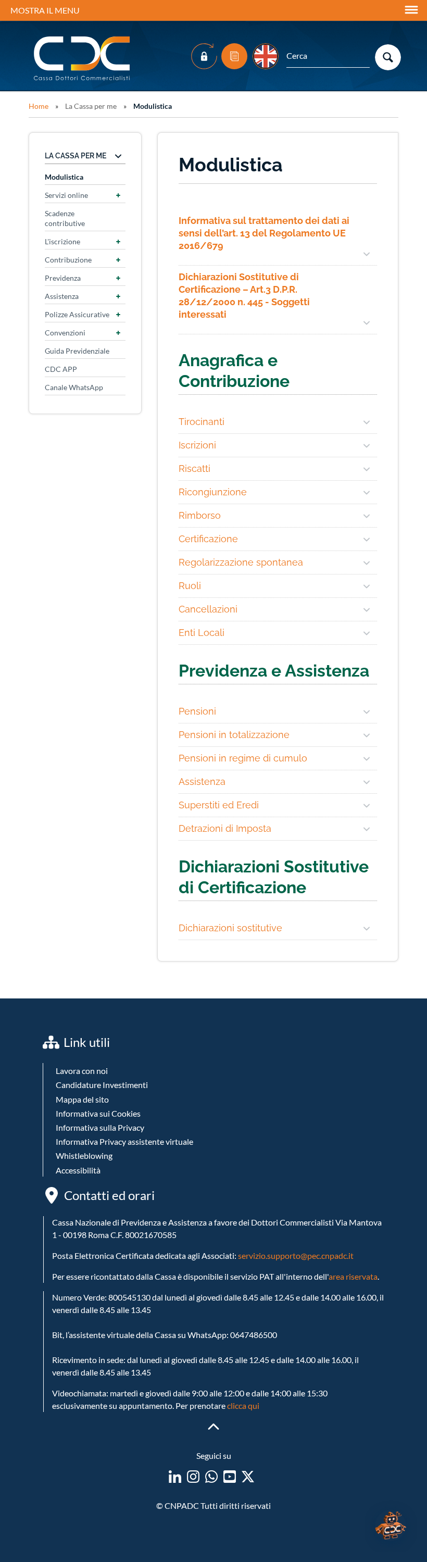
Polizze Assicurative (77, 314)
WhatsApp (211, 1476)
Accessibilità (78, 1170)
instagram (193, 1476)
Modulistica (234, 56)
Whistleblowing (84, 1155)
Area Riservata (204, 56)
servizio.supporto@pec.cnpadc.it (296, 1255)
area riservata (353, 1276)
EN (266, 56)
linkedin (175, 1476)
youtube (229, 1476)
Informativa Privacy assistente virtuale (124, 1141)
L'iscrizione (62, 241)
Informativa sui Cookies (98, 1113)
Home (38, 106)
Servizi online (66, 195)
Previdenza (63, 277)
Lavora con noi (82, 1071)
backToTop (213, 1426)
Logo (83, 58)
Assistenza (62, 296)
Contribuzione (68, 259)
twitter (248, 1476)
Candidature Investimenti (102, 1085)
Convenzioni (65, 332)
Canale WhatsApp (74, 387)
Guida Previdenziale (77, 350)
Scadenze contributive (65, 218)
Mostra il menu (45, 10)
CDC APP (61, 369)
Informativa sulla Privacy (100, 1127)
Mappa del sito (82, 1099)
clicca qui (243, 1405)
